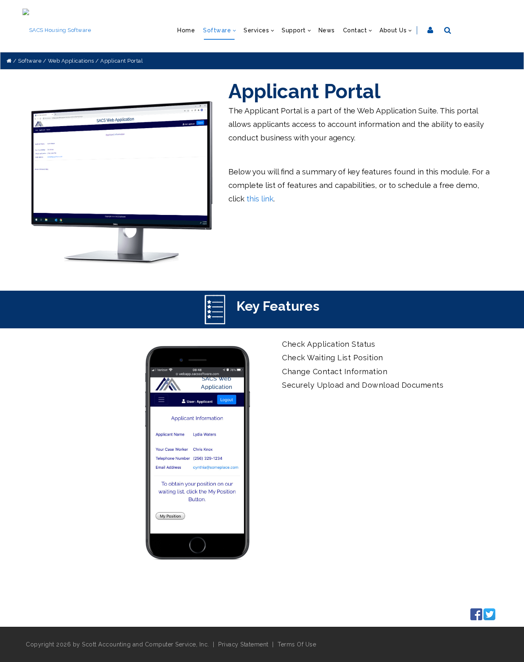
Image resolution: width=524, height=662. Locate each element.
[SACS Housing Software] (57, 30)
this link (259, 198)
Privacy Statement (243, 644)
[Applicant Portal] (122, 190)
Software (29, 61)
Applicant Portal (121, 61)
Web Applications (71, 61)
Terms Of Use (297, 644)
